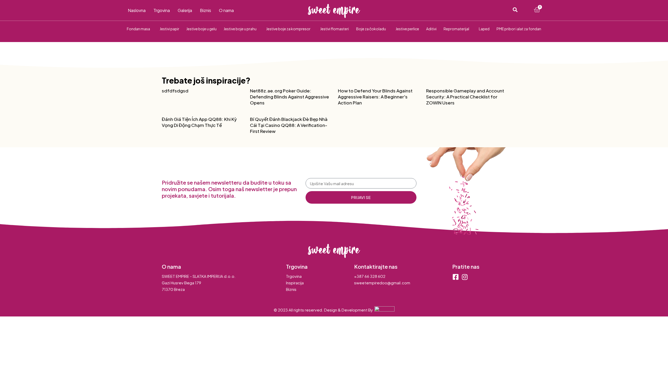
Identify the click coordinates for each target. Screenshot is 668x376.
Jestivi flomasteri (334, 28)
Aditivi (431, 28)
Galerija (185, 10)
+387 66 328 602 (369, 276)
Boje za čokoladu (371, 28)
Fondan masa (138, 28)
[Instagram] (464, 277)
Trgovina (161, 10)
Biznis (205, 10)
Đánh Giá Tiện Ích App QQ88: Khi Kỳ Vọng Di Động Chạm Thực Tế (199, 122)
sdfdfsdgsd (175, 90)
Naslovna (137, 10)
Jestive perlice (407, 28)
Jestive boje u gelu (201, 28)
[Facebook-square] (455, 277)
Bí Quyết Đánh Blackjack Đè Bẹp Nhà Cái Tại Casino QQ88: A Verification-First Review (288, 125)
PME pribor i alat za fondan (519, 28)
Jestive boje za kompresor (288, 28)
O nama (226, 10)
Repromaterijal (456, 28)
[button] (515, 9)
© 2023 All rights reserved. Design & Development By (324, 309)
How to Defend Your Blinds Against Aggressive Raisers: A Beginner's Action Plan (375, 96)
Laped (484, 28)
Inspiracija (295, 282)
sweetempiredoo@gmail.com (382, 282)
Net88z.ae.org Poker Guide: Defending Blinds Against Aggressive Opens (289, 96)
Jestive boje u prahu (240, 28)
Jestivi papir (169, 28)
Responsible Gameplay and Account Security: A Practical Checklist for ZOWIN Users (465, 96)
